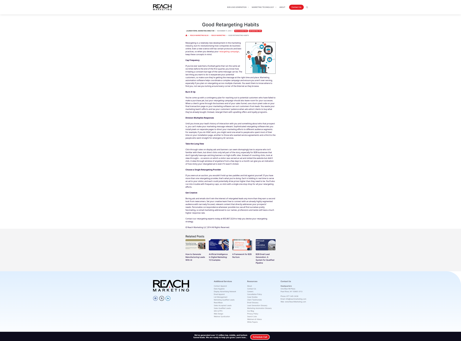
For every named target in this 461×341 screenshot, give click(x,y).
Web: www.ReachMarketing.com (293, 302)
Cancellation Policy (254, 294)
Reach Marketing (241, 31)
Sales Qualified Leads (222, 308)
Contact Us (296, 7)
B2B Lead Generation (236, 7)
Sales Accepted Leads (222, 305)
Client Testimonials (254, 300)
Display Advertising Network (225, 291)
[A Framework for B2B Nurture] (242, 244)
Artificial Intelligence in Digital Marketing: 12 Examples (218, 257)
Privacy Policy (252, 314)
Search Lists (252, 316)
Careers (250, 291)
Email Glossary (252, 302)
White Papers (252, 322)
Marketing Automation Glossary (259, 308)
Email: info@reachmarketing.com (293, 299)
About (282, 7)
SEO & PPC (218, 311)
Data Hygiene (219, 289)
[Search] (307, 7)
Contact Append (220, 286)
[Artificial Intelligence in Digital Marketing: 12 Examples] (219, 244)
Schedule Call (260, 337)
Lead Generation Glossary (257, 305)
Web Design (218, 314)
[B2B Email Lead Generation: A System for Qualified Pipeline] (266, 244)
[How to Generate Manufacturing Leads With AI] (195, 244)
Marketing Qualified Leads (224, 300)
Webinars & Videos (254, 319)
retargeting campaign (229, 51)
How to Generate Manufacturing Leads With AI (195, 257)
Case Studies (252, 297)
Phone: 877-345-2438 (289, 296)
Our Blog (250, 311)
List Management (220, 297)
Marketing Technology (263, 7)
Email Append (219, 294)
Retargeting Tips (255, 31)
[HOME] (186, 35)
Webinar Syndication (222, 316)
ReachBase (218, 302)
